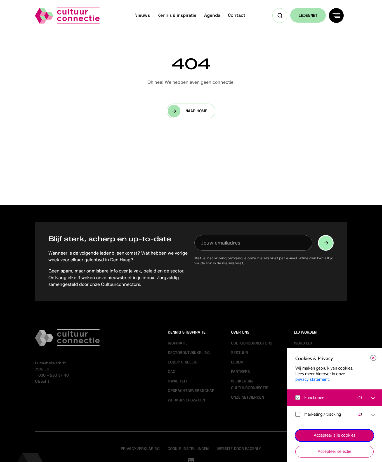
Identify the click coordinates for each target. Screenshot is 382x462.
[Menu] (336, 15)
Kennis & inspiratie (176, 15)
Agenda (212, 15)
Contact (236, 15)
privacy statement (312, 379)
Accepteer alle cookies (334, 435)
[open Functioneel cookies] (373, 398)
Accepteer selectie (334, 451)
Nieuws (142, 15)
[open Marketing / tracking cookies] (373, 415)
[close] (373, 358)
